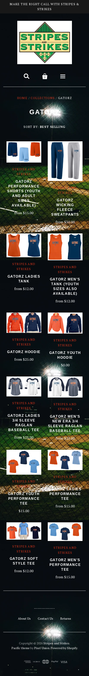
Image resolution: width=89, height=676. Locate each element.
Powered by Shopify (64, 648)
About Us (24, 618)
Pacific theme (20, 648)
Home (22, 98)
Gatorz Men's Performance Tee (65, 564)
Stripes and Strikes (56, 643)
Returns (65, 618)
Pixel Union (41, 648)
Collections (43, 98)
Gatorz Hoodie (24, 352)
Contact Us (45, 618)
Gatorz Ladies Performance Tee (65, 493)
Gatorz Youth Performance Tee (24, 498)
